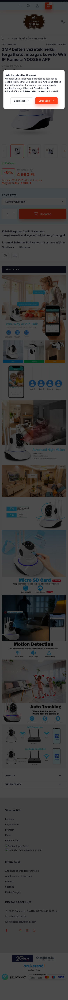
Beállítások (19, 100)
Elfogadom (44, 100)
